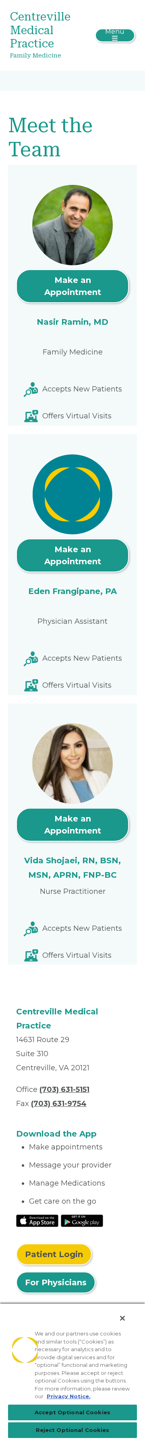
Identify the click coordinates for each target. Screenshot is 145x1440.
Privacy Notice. (69, 1396)
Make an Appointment (72, 286)
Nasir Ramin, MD (72, 322)
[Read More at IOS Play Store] (37, 1220)
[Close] (122, 1318)
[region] (72, 1371)
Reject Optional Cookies (73, 1430)
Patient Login (54, 1254)
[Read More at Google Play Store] (82, 1220)
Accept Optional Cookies (72, 1412)
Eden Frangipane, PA (72, 591)
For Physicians (56, 1282)
